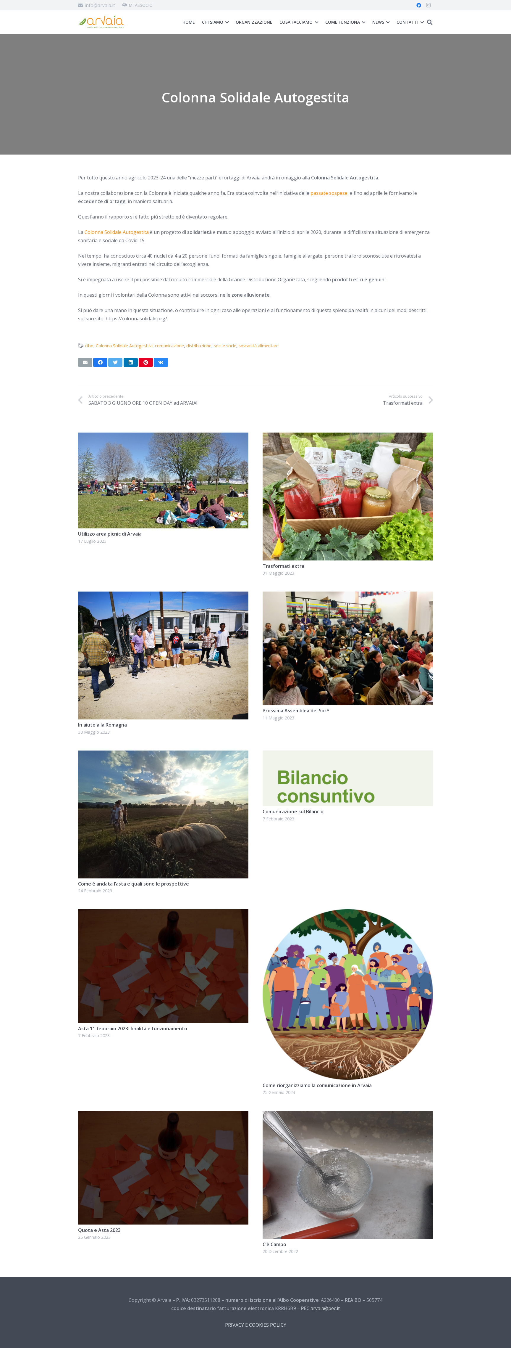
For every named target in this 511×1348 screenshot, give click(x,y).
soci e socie (225, 345)
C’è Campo (274, 1244)
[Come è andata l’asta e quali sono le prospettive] (163, 754)
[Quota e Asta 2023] (163, 1115)
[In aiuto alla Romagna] (163, 595)
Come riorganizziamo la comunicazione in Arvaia (317, 1085)
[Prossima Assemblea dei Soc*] (348, 595)
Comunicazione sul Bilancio (293, 811)
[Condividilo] (100, 362)
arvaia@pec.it (325, 1308)
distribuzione (198, 345)
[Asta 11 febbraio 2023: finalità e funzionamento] (163, 913)
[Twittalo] (115, 362)
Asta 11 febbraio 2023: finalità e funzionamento (132, 1028)
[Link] (101, 22)
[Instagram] (428, 5)
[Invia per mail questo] (85, 362)
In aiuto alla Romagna (102, 725)
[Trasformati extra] (348, 436)
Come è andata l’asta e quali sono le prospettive (133, 884)
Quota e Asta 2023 (99, 1230)
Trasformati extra (283, 566)
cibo (89, 345)
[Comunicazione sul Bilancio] (348, 754)
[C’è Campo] (348, 1115)
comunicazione (169, 345)
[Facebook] (418, 5)
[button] (430, 22)
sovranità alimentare (259, 345)
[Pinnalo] (146, 362)
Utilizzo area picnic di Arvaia (110, 534)
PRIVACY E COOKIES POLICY (255, 1325)
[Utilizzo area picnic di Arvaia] (163, 436)
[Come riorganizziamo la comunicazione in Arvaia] (348, 913)
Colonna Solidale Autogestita (124, 345)
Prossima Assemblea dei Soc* (296, 710)
